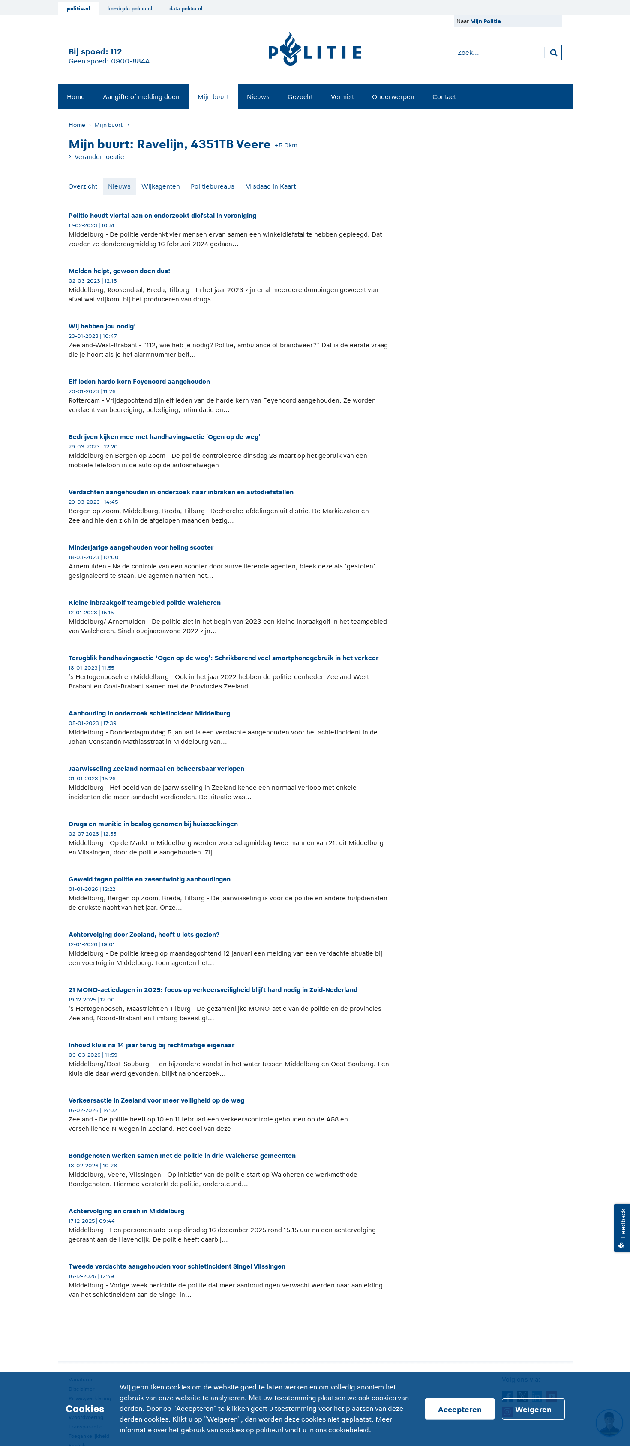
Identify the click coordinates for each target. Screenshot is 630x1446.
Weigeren (533, 1409)
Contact (444, 97)
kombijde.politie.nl (130, 8)
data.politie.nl (185, 8)
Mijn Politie (485, 21)
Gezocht (300, 97)
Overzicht (82, 186)
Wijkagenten (160, 186)
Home (76, 97)
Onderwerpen (393, 97)
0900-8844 (130, 61)
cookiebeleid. (349, 1430)
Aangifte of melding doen (141, 97)
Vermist (342, 97)
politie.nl (78, 8)
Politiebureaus (212, 186)
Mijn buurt (213, 97)
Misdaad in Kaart (270, 186)
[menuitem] (76, 96)
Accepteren (460, 1409)
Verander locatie (99, 157)
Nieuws (258, 97)
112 (116, 51)
